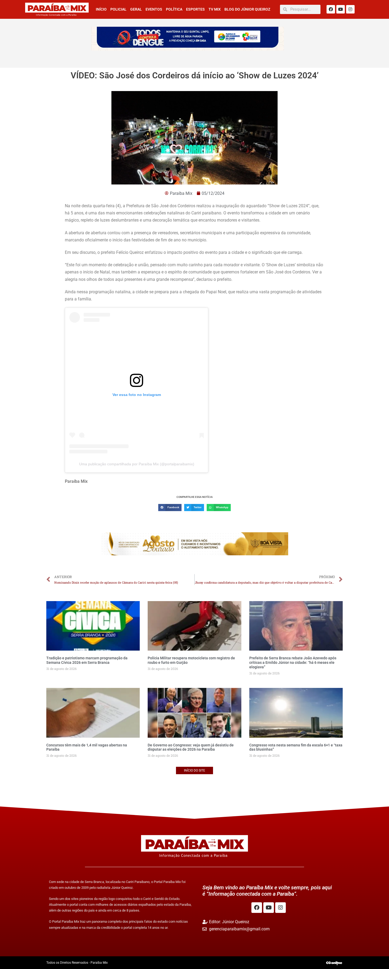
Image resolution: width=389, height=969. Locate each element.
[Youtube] (340, 9)
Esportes (195, 9)
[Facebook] (331, 9)
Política (174, 9)
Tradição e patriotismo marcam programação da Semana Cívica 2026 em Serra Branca (87, 660)
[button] (170, 507)
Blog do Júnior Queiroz (247, 9)
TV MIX (215, 9)
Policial (118, 9)
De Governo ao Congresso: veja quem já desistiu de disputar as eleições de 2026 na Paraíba (191, 747)
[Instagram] (350, 9)
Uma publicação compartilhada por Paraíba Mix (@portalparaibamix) (136, 464)
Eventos (154, 9)
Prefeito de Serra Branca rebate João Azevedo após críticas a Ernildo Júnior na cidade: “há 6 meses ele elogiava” (292, 662)
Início (101, 9)
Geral (136, 9)
